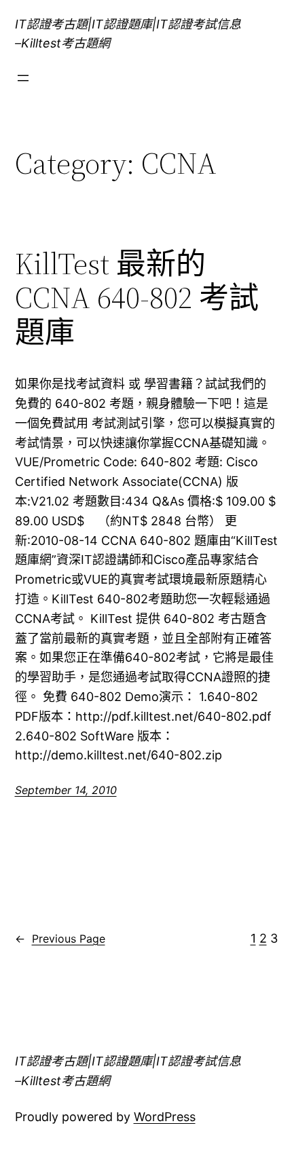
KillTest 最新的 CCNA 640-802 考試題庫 (137, 298)
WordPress (165, 1117)
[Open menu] (23, 78)
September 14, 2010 (66, 790)
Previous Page (60, 938)
